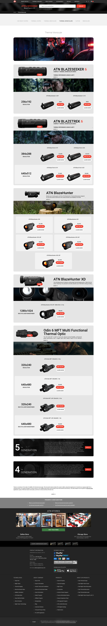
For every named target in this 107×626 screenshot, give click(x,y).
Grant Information (39, 592)
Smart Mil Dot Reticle (19, 598)
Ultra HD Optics (18, 601)
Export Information (39, 583)
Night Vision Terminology (20, 604)
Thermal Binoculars (50, 21)
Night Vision (17, 583)
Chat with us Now (43, 558)
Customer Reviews (39, 606)
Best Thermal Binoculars (83, 589)
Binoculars (86, 21)
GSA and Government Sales (41, 589)
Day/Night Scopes (22, 21)
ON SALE (69, 1)
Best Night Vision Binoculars (84, 586)
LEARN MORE (60, 108)
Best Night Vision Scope (83, 583)
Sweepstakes (38, 601)
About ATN (37, 580)
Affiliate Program (39, 598)
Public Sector (60, 609)
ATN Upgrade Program (62, 601)
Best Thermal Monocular (83, 592)
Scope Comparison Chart (62, 598)
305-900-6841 (38, 556)
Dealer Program (38, 595)
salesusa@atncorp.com (40, 567)
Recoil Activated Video (20, 589)
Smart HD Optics (61, 580)
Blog (36, 604)
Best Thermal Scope (82, 580)
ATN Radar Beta (18, 595)
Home (14, 12)
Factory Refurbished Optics (63, 595)
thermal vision (89, 488)
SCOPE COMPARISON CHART (39, 544)
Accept (34, 621)
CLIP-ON (78, 21)
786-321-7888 (33, 559)
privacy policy (73, 622)
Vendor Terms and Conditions (41, 586)
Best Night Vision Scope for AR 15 (86, 595)
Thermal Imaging (19, 586)
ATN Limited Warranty (62, 604)
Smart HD (17, 580)
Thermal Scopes (36, 21)
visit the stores (53, 529)
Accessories (60, 589)
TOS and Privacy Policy (40, 609)
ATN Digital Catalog (61, 606)
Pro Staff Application (39, 612)
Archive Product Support (62, 592)
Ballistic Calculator (19, 592)
